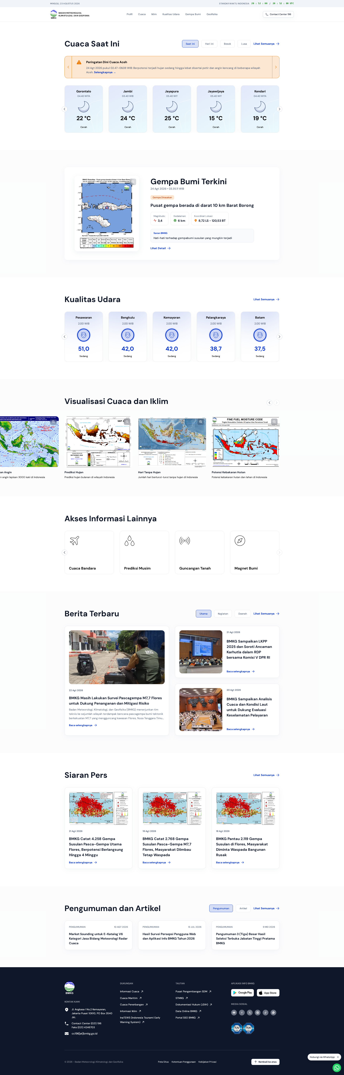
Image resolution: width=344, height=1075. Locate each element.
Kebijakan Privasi (207, 1061)
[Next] (275, 67)
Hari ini (209, 43)
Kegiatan (223, 613)
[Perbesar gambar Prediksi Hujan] (127, 421)
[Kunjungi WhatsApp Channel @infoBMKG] (273, 1012)
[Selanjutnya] (279, 109)
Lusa (244, 43)
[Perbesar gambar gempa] (133, 182)
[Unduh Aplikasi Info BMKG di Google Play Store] (242, 992)
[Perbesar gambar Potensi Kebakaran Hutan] (274, 421)
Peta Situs (163, 1061)
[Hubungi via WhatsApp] (337, 1068)
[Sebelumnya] (64, 109)
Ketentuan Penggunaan (184, 1061)
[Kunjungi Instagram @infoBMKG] (258, 1012)
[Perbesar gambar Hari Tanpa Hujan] (200, 421)
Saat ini (190, 43)
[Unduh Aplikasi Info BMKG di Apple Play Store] (268, 992)
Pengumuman (221, 908)
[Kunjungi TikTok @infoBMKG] (265, 1012)
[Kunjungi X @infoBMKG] (250, 1012)
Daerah (242, 613)
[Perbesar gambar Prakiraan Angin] (53, 421)
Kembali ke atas (268, 1061)
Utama (203, 613)
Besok (227, 43)
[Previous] (68, 67)
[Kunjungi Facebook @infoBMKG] (242, 1012)
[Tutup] (338, 1058)
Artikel (243, 908)
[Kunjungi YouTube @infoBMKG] (234, 1012)
